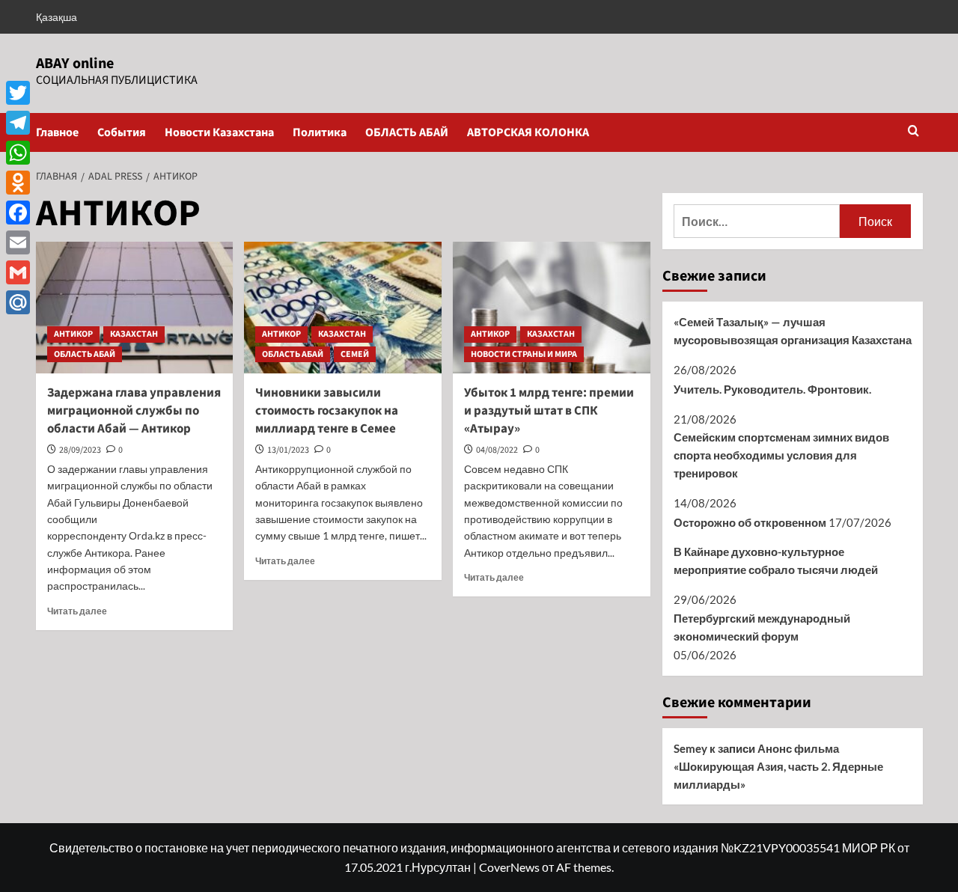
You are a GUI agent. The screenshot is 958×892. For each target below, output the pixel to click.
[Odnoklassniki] (18, 183)
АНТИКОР (73, 334)
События (121, 132)
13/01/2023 (288, 450)
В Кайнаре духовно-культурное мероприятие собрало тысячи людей (776, 560)
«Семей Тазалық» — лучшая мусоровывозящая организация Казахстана (793, 330)
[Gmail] (18, 272)
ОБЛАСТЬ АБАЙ (406, 132)
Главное (57, 132)
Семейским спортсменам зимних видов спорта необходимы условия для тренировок (781, 455)
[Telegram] (18, 123)
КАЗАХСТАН (134, 334)
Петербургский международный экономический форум (762, 627)
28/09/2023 (80, 450)
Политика (320, 132)
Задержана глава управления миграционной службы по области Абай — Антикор (134, 411)
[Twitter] (18, 93)
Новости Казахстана (219, 132)
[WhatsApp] (18, 153)
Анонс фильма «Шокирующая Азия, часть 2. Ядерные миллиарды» (778, 766)
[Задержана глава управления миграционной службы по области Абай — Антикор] (135, 307)
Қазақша (56, 16)
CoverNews (509, 867)
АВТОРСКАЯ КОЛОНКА (528, 132)
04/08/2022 (497, 450)
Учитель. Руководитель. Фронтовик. (772, 389)
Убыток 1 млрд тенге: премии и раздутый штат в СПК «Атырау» (549, 411)
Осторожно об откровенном (750, 522)
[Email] (18, 242)
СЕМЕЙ (355, 354)
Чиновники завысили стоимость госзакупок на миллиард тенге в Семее (326, 411)
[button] (913, 132)
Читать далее (77, 611)
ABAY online (75, 63)
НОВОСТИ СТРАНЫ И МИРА (524, 354)
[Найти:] (757, 221)
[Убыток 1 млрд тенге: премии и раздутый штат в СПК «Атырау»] (551, 307)
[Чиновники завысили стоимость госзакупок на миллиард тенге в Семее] (343, 307)
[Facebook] (18, 212)
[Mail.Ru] (18, 302)
